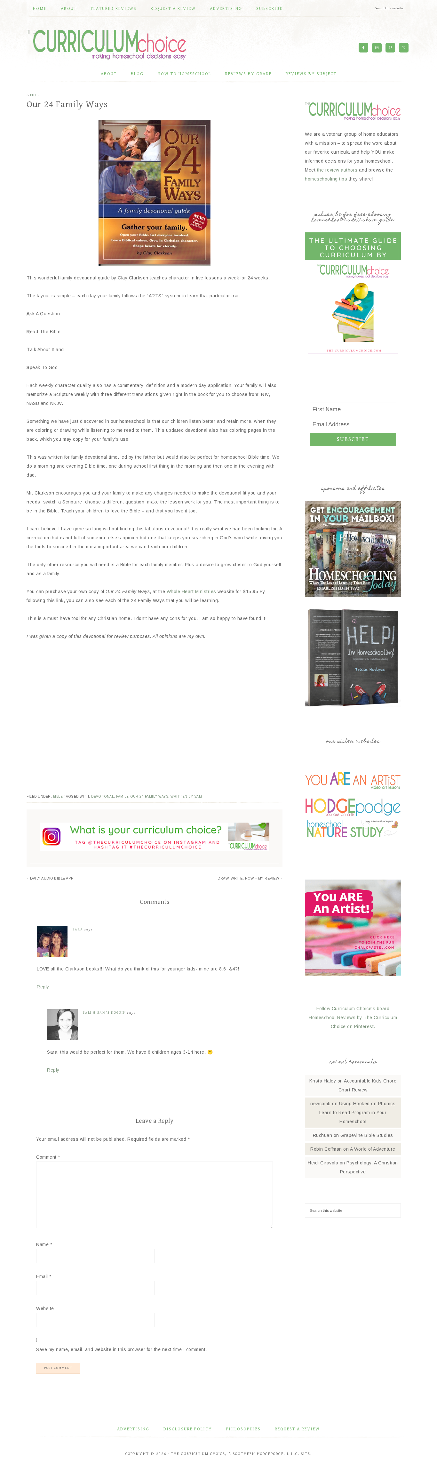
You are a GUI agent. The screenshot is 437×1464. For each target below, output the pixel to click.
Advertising (133, 1429)
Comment (48, 1157)
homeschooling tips (326, 178)
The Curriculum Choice (107, 44)
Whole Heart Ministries (191, 591)
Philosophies (243, 1429)
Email (44, 1276)
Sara (78, 929)
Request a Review (297, 1429)
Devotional (102, 796)
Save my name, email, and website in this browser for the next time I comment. (121, 1349)
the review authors (337, 170)
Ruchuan (322, 1135)
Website (45, 1308)
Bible (35, 95)
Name (44, 1244)
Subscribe (353, 439)
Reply (43, 986)
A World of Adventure (372, 1149)
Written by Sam (186, 796)
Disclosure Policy (187, 1429)
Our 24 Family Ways (149, 796)
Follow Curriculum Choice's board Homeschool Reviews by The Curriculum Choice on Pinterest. (353, 1017)
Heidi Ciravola (323, 1162)
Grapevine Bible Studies (366, 1135)
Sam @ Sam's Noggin (104, 1012)
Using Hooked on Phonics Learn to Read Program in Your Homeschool (357, 1112)
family (122, 796)
